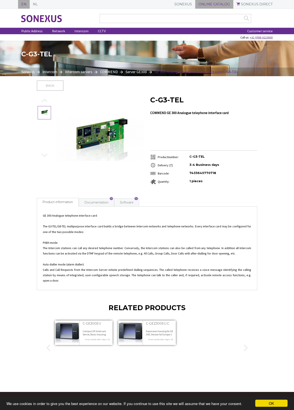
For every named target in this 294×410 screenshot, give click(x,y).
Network (58, 31)
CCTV (102, 31)
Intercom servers (78, 71)
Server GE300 (136, 71)
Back (50, 85)
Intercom (81, 31)
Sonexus (28, 71)
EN (23, 4)
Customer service (260, 31)
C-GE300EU (92, 323)
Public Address (32, 31)
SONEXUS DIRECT (256, 4)
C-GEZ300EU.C (157, 323)
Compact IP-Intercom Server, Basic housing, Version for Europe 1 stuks (96, 334)
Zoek (246, 18)
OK (271, 403)
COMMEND (109, 71)
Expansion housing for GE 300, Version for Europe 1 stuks (159, 334)
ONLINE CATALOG (214, 4)
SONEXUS (183, 4)
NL (35, 4)
